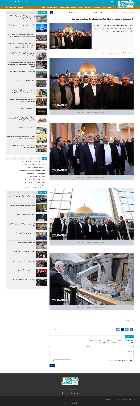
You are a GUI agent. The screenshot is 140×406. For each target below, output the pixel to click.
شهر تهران (112, 400)
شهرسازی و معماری (64, 7)
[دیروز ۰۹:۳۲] (41, 74)
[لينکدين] (77, 393)
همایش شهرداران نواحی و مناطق (36, 167)
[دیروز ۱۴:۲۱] (41, 46)
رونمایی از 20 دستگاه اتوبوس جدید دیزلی (34, 188)
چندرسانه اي (74, 389)
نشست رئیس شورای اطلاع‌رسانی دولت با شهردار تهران (31, 170)
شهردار (103, 7)
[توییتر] (74, 393)
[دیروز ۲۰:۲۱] (41, 56)
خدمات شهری (87, 7)
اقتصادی (73, 7)
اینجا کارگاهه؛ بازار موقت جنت (37, 176)
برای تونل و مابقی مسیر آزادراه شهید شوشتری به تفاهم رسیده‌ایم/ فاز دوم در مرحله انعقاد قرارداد (21, 35)
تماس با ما (28, 2)
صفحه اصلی (130, 13)
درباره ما (23, 2)
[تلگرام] (71, 393)
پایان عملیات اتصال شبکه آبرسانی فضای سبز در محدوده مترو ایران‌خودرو (21, 147)
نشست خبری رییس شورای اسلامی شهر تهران (33, 165)
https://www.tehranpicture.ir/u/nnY (112, 53)
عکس (123, 13)
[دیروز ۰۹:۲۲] (41, 18)
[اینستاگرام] (68, 393)
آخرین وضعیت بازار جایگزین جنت (26, 127)
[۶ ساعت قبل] (41, 28)
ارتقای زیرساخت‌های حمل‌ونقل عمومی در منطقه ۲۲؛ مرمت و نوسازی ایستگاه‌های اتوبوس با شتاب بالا (21, 92)
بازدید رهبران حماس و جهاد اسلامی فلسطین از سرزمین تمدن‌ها (103, 19)
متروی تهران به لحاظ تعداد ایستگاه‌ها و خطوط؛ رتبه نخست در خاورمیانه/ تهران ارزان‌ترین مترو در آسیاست (21, 64)
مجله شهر (20, 7)
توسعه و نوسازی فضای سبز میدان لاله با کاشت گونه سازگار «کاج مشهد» (22, 17)
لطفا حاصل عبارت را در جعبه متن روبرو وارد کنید (120, 360)
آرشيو (34, 2)
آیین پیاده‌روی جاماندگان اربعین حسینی (35, 179)
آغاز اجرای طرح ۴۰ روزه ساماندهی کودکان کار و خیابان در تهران (22, 54)
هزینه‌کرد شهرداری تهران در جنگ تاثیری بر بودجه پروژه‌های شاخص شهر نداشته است (21, 119)
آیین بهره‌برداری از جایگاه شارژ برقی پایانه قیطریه (33, 162)
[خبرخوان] (65, 393)
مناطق (43, 7)
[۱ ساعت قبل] (41, 139)
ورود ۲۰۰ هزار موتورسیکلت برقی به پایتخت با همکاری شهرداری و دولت (22, 100)
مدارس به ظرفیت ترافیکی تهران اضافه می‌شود (22, 71)
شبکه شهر (13, 7)
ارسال (52, 366)
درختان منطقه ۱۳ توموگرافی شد (26, 81)
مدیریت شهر (96, 7)
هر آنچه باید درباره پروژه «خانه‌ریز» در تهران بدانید (21, 25)
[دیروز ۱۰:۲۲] (41, 93)
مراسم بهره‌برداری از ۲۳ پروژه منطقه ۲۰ (35, 173)
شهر (125, 4)
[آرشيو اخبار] (62, 393)
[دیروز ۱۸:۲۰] (41, 83)
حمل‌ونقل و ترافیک (52, 7)
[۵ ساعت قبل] (41, 65)
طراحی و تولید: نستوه (68, 403)
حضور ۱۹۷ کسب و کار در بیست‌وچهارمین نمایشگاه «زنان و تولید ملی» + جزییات (21, 137)
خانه (109, 7)
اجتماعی (80, 7)
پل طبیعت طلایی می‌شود (28, 108)
